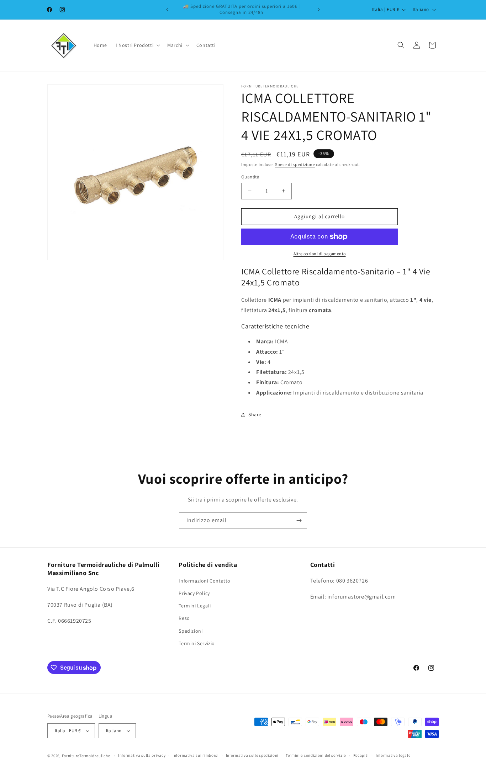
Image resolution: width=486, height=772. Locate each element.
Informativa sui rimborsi (196, 755)
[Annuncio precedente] (167, 9)
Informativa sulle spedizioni (252, 755)
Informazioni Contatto (205, 581)
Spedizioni (190, 631)
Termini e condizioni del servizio (316, 755)
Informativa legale (393, 755)
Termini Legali (195, 605)
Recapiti (361, 755)
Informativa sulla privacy (142, 755)
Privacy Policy (194, 593)
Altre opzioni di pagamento (320, 253)
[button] (137, 45)
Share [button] (255, 414)
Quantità (250, 177)
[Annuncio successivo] (319, 9)
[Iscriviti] (299, 520)
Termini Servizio (197, 643)
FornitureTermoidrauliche (86, 755)
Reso (184, 618)
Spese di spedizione (295, 164)
